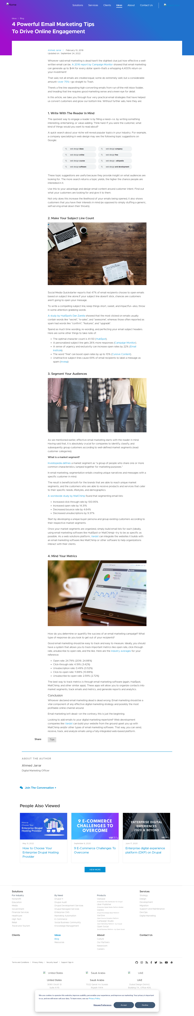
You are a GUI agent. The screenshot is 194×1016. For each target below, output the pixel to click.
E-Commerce (61, 919)
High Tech (16, 919)
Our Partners (103, 942)
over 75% (63, 82)
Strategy (144, 895)
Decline (145, 1005)
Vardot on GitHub (137, 962)
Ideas (119, 5)
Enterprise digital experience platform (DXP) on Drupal (145, 850)
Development (146, 902)
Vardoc (100, 910)
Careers (101, 949)
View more (95, 870)
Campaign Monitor (125, 343)
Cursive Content (121, 354)
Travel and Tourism (21, 926)
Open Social (103, 927)
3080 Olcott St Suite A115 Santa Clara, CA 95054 (54, 987)
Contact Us (146, 5)
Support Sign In (67, 962)
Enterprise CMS (62, 912)
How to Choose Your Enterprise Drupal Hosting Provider (41, 852)
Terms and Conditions (20, 962)
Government (18, 909)
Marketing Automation (65, 916)
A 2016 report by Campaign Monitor (92, 64)
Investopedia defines (59, 463)
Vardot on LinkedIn (161, 962)
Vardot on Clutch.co (178, 962)
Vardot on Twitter (155, 962)
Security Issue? (52, 962)
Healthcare (17, 916)
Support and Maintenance (152, 909)
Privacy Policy (94, 998)
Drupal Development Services (69, 906)
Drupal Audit (61, 902)
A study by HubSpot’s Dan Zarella (66, 316)
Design (143, 899)
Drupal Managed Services (67, 909)
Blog (22, 18)
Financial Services (20, 912)
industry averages (121, 651)
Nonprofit (16, 899)
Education (17, 902)
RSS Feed (146, 962)
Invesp (64, 362)
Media (15, 906)
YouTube (166, 962)
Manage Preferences (103, 1005)
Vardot (95, 536)
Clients (107, 5)
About (131, 5)
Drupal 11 (59, 899)
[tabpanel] (54, 986)
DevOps (144, 912)
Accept (124, 1005)
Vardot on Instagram (141, 962)
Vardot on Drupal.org (171, 962)
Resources (59, 942)
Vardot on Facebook (151, 962)
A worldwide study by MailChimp (66, 496)
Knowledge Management (67, 926)
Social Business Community (68, 922)
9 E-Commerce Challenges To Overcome (95, 850)
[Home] (16, 5)
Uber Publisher (104, 904)
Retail (14, 922)
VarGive (101, 915)
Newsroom (102, 946)
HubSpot (101, 339)
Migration (144, 906)
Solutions (77, 5)
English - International (185, 5)
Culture (100, 939)
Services (93, 5)
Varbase (101, 899)
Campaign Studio (105, 921)
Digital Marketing (148, 916)
